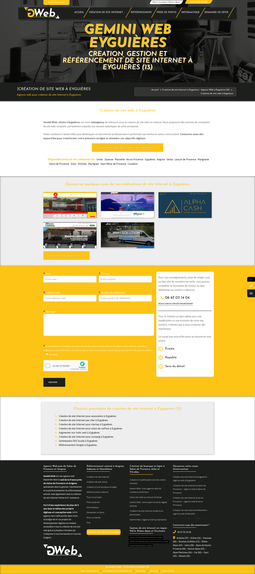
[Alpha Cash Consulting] (185, 205)
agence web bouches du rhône (141, 545)
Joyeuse (108, 159)
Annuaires (141, 571)
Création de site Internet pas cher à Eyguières (83, 420)
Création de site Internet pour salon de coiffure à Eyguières (90, 428)
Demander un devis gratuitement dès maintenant (125, 147)
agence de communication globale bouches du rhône (149, 541)
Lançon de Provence (185, 159)
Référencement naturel (97, 492)
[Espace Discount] (70, 205)
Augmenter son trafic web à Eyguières (79, 432)
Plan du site (168, 571)
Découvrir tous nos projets (64, 255)
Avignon (161, 159)
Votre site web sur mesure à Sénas (146, 497)
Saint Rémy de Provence (113, 163)
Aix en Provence (134, 159)
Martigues (93, 163)
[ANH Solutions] (127, 235)
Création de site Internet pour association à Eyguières (87, 416)
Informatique (93, 507)
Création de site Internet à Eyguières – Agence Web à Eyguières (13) (195, 90)
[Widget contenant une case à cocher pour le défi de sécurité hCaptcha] (65, 365)
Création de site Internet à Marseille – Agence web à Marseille (190, 512)
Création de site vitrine (97, 482)
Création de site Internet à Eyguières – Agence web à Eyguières (191, 479)
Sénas (170, 159)
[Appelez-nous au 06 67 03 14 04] (251, 285)
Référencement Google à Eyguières (78, 445)
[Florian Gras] (127, 205)
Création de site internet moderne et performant (146, 513)
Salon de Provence (59, 163)
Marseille (120, 159)
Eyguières (150, 159)
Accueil (154, 90)
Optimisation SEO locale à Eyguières (78, 440)
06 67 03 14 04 (198, 1)
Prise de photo (93, 502)
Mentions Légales (90, 571)
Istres (100, 159)
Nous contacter (56, 2)
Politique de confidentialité (117, 571)
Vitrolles (82, 163)
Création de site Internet (98, 477)
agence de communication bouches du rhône (146, 537)
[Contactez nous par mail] (251, 293)
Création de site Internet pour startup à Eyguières (85, 424)
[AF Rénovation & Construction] (70, 235)
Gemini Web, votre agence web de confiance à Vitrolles (145, 490)
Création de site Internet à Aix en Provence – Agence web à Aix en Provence (188, 501)
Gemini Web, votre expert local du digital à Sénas (148, 504)
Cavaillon (133, 163)
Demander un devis (95, 512)
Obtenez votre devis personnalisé (103, 532)
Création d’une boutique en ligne (102, 487)
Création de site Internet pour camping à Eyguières (86, 436)
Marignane (203, 159)
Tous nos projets (94, 497)
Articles (154, 571)
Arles (73, 163)
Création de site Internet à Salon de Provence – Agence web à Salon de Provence (189, 489)
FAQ (88, 522)
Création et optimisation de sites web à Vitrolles (148, 481)
